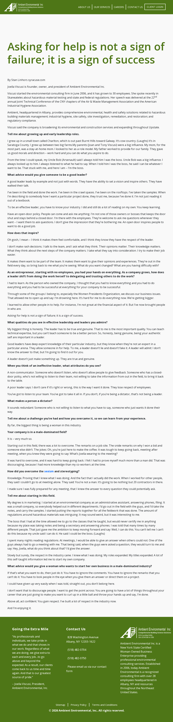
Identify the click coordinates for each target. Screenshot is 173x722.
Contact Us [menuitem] (135, 7)
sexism (49, 471)
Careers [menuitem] (119, 7)
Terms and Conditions (104, 704)
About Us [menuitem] (84, 7)
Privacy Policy (78, 704)
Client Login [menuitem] (155, 6)
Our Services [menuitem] (102, 7)
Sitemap (60, 704)
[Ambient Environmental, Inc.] (23, 7)
